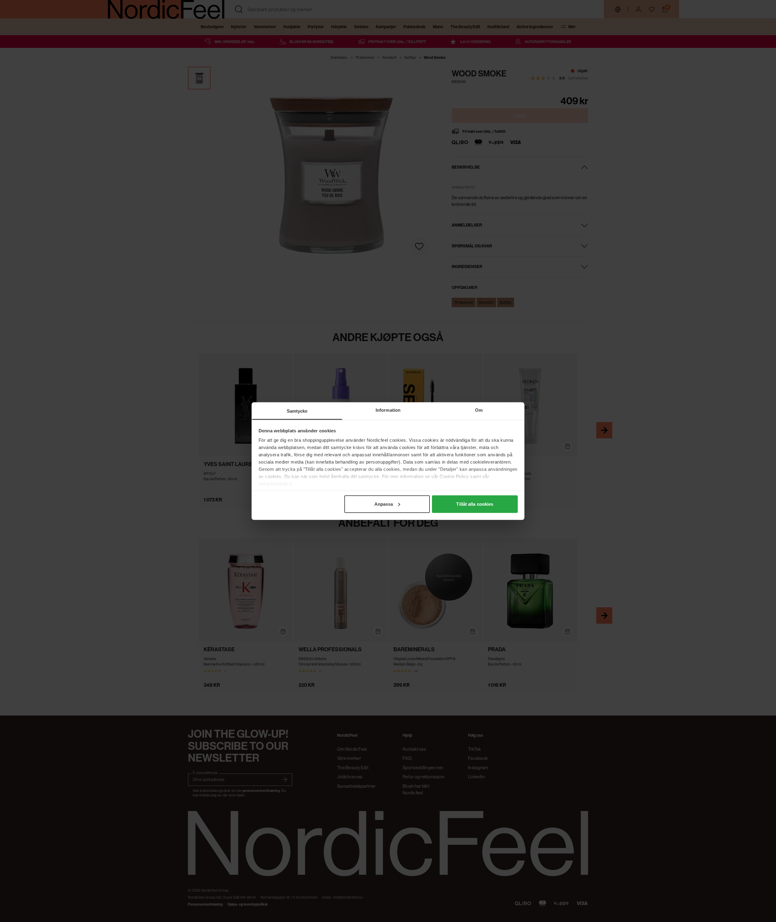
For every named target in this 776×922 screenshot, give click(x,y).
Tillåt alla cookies (474, 503)
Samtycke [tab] (297, 410)
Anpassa (383, 503)
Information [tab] (388, 409)
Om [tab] (479, 409)
